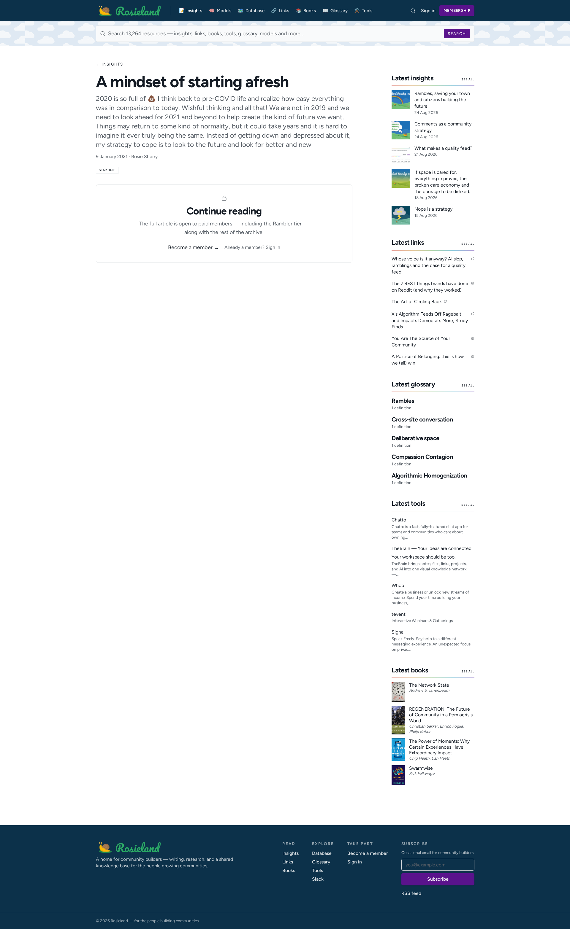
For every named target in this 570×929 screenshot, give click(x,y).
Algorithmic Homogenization (429, 475)
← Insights (109, 64)
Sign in (428, 10)
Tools (363, 10)
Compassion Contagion (422, 456)
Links (280, 10)
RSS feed (411, 893)
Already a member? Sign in (252, 247)
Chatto (399, 520)
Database (251, 10)
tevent (399, 614)
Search (457, 33)
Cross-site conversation (422, 419)
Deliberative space (415, 438)
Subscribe (438, 879)
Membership (457, 10)
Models (220, 10)
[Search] (413, 11)
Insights (190, 10)
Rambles (403, 400)
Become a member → (193, 247)
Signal (398, 632)
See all (467, 79)
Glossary (335, 10)
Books (306, 10)
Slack (318, 879)
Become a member (367, 853)
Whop (398, 585)
